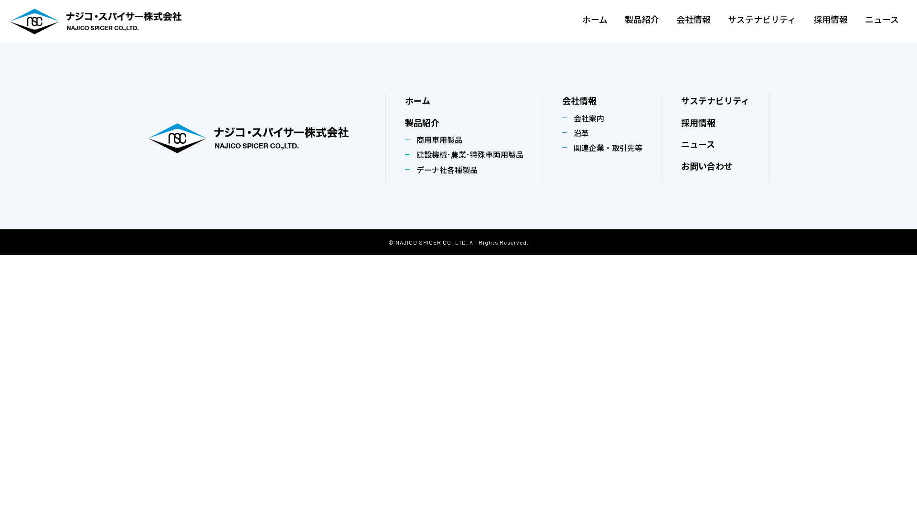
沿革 (581, 133)
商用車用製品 (439, 139)
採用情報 (830, 20)
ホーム (595, 20)
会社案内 (589, 118)
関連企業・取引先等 (608, 147)
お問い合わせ (707, 166)
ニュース (882, 20)
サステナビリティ (762, 20)
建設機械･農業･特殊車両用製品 (469, 154)
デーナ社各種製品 (447, 169)
